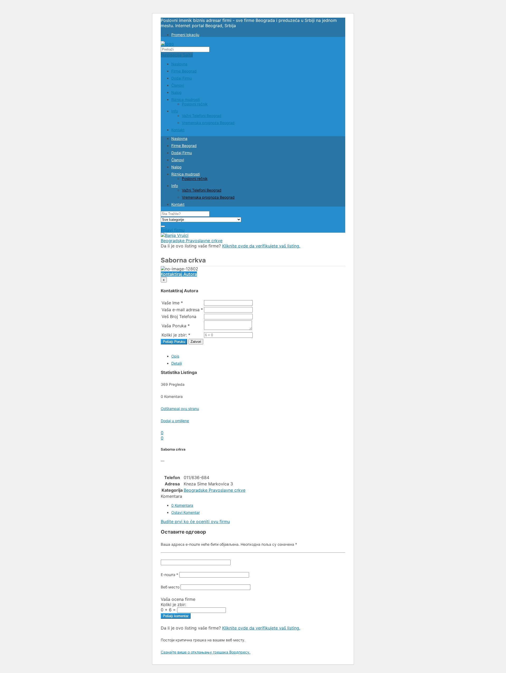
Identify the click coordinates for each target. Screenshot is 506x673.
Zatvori (196, 342)
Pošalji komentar (175, 616)
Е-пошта (169, 574)
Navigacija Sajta (177, 54)
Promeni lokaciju (185, 34)
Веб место (170, 587)
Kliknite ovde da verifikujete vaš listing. (261, 245)
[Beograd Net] (167, 43)
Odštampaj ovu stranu (180, 408)
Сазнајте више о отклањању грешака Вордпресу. (205, 652)
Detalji (176, 363)
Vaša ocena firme (178, 599)
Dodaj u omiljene (175, 420)
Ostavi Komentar (185, 512)
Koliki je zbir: (173, 604)
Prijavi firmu (172, 230)
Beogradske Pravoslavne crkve (191, 240)
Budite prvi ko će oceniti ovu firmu (195, 521)
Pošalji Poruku (174, 342)
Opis (175, 356)
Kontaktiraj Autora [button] (179, 274)
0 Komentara (182, 505)
